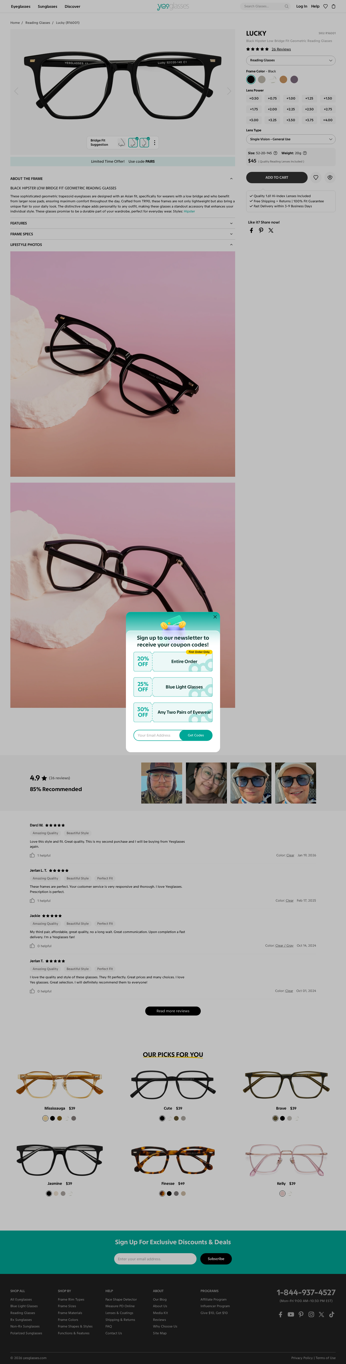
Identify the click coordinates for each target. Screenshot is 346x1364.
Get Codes (196, 735)
